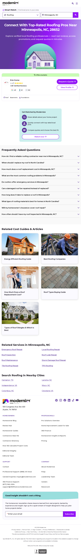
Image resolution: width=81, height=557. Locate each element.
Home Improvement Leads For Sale (55, 426)
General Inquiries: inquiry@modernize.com (19, 477)
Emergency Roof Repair (12, 350)
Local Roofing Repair (51, 350)
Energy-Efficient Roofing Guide (17, 259)
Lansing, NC (47, 380)
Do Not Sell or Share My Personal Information (52, 532)
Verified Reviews (18, 86)
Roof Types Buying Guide (55, 292)
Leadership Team (48, 477)
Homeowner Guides (10, 431)
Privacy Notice (16, 529)
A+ (22, 90)
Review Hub (7, 426)
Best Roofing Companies (54, 259)
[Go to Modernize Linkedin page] (69, 400)
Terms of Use (26, 529)
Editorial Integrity (9, 451)
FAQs (43, 472)
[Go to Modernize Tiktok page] (73, 400)
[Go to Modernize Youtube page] (77, 400)
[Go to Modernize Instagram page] (60, 400)
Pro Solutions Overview (50, 421)
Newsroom (45, 487)
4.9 (15, 90)
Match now (40, 137)
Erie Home (14, 80)
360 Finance (46, 431)
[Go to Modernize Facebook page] (65, 400)
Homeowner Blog (9, 421)
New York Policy (32, 532)
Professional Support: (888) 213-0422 (17, 472)
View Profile (66, 87)
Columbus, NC (8, 391)
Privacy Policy (48, 534)
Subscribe (69, 514)
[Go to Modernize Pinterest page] (56, 400)
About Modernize (48, 467)
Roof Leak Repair (49, 355)
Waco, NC (46, 385)
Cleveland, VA (47, 391)
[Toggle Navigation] (76, 3)
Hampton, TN (7, 380)
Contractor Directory (11, 441)
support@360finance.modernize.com (17, 487)
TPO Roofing (47, 366)
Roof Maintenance (10, 360)
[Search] (72, 3)
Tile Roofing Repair (10, 366)
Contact (6, 467)
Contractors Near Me (11, 436)
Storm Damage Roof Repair (54, 360)
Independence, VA (9, 385)
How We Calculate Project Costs (15, 446)
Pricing (44, 441)
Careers (44, 482)
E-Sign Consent (36, 529)
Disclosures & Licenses (63, 529)
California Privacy (20, 532)
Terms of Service (60, 534)
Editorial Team (8, 456)
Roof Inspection (9, 355)
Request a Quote (66, 82)
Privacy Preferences (49, 529)
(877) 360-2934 (9, 484)
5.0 (29, 90)
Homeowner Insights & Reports (53, 436)
